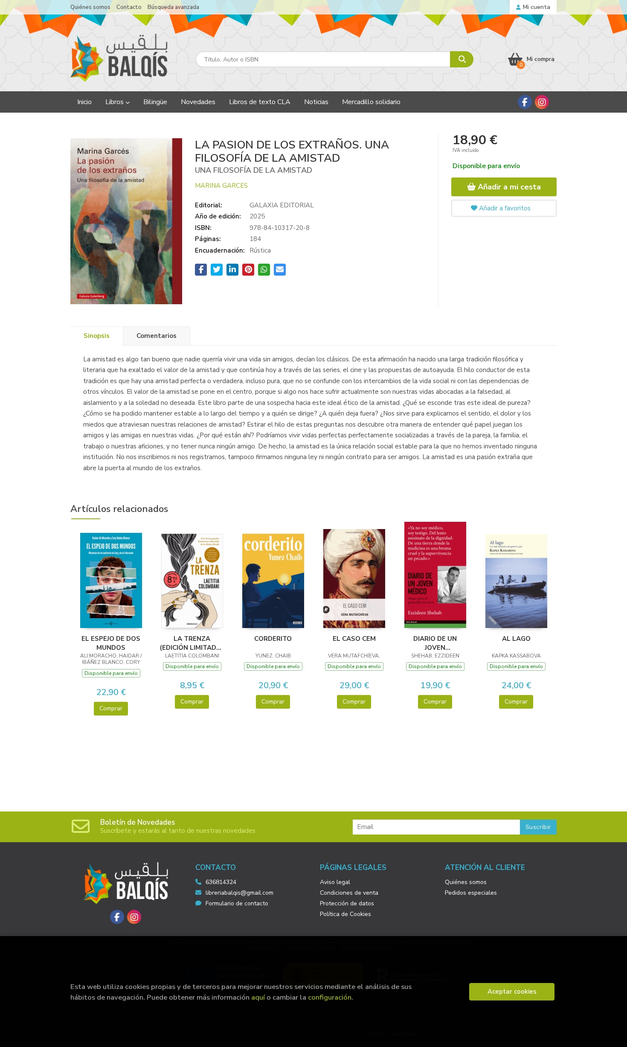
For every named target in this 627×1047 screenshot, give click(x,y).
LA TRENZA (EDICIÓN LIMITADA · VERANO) (192, 642)
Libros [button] (115, 102)
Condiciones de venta (349, 893)
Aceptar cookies (512, 991)
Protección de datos (347, 903)
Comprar (110, 708)
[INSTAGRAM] (542, 102)
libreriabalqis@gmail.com (239, 893)
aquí (258, 997)
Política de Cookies (345, 914)
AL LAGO (516, 638)
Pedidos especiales (471, 893)
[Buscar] (461, 59)
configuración (329, 997)
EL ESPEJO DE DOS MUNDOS (110, 642)
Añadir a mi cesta (508, 187)
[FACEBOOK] (525, 102)
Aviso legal (335, 882)
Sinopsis (97, 336)
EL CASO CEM (354, 638)
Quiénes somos (90, 7)
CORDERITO (273, 638)
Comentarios (156, 336)
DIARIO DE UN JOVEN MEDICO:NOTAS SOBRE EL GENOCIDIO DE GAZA (435, 642)
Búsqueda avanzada (173, 7)
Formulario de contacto (237, 903)
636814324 (221, 882)
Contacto (129, 7)
